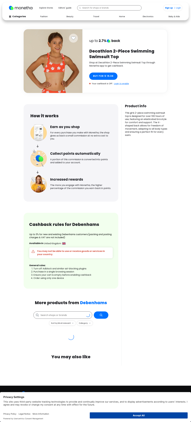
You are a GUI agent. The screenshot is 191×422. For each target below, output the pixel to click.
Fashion (44, 16)
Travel (96, 16)
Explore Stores (46, 7)
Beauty (70, 16)
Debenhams (93, 303)
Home (122, 16)
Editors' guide (65, 7)
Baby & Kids (174, 16)
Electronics (148, 16)
